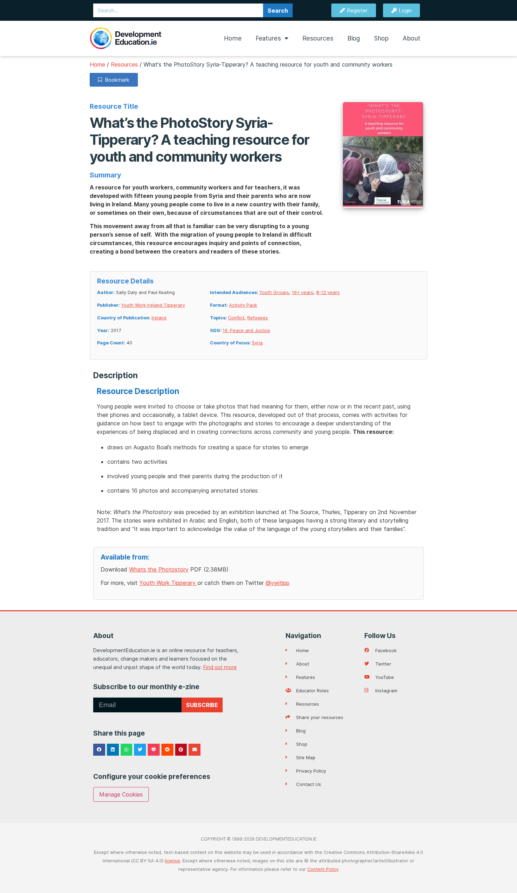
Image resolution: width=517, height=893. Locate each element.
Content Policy (323, 869)
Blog (353, 38)
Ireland (159, 317)
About (411, 38)
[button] (99, 750)
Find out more (220, 667)
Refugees (257, 317)
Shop (381, 38)
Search (278, 10)
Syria (257, 342)
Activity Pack (243, 305)
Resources (317, 38)
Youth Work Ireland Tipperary (153, 305)
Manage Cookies (121, 794)
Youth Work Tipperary (168, 582)
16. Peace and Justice (246, 330)
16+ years (302, 292)
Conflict (236, 317)
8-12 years (328, 292)
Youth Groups (274, 292)
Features (268, 38)
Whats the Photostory (159, 569)
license (172, 860)
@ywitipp (277, 582)
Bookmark (115, 79)
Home (233, 38)
